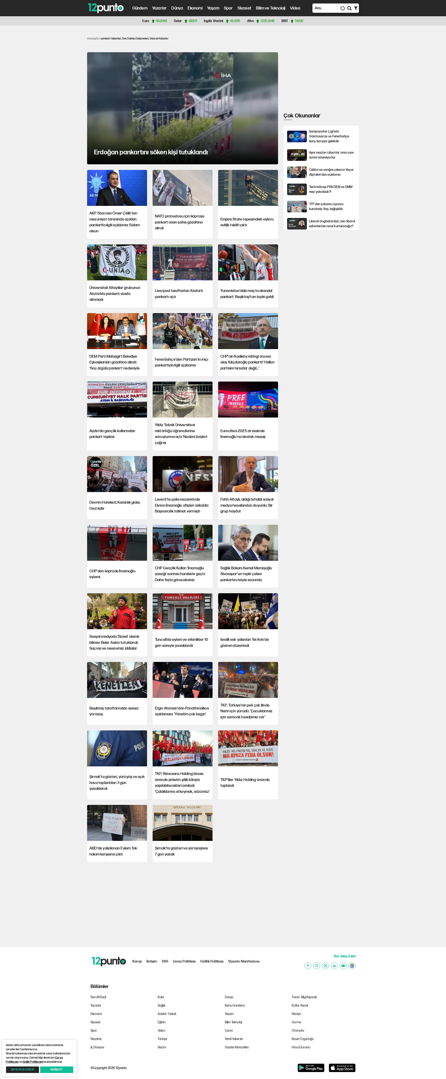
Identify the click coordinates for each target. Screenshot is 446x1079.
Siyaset (244, 8)
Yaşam (213, 8)
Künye (137, 961)
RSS (165, 961)
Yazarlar (159, 8)
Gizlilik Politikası (211, 961)
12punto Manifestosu (244, 961)
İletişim (152, 961)
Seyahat (96, 1039)
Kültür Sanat (300, 1006)
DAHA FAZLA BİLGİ (22, 1069)
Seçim (162, 1047)
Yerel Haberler (234, 1039)
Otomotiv (298, 1031)
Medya (296, 1014)
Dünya (177, 8)
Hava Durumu (301, 1047)
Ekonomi (195, 8)
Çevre (229, 1031)
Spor (228, 8)
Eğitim (162, 1022)
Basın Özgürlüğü (303, 1039)
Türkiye (162, 1039)
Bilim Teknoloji (233, 1022)
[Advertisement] (62, 100)
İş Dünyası (97, 1047)
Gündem (140, 8)
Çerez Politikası (184, 961)
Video (295, 8)
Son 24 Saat (98, 997)
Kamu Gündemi (235, 1006)
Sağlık (161, 1006)
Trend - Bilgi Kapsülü (304, 997)
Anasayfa (93, 38)
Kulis (161, 997)
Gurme (296, 1022)
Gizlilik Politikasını (32, 1062)
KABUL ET (57, 1069)
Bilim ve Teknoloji (270, 8)
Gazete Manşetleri (237, 1047)
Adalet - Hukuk (167, 1014)
